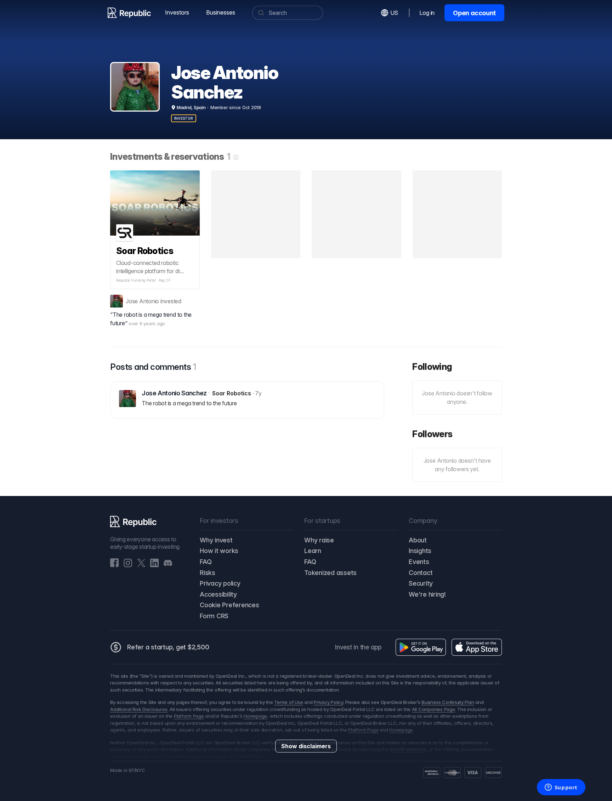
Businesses (220, 12)
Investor (183, 118)
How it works (219, 550)
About (418, 540)
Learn (312, 550)
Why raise (319, 540)
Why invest (216, 540)
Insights (420, 550)
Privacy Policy (328, 702)
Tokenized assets (330, 572)
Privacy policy (220, 583)
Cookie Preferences (229, 605)
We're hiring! (427, 594)
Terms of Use (288, 702)
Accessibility (218, 594)
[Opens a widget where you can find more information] (561, 788)
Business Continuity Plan (447, 702)
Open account (474, 13)
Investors (177, 12)
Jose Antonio (142, 301)
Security (421, 583)
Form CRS (214, 616)
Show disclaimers (306, 746)
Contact (420, 572)
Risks (207, 572)
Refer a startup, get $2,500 (168, 647)
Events (419, 561)
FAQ (205, 561)
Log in (427, 12)
